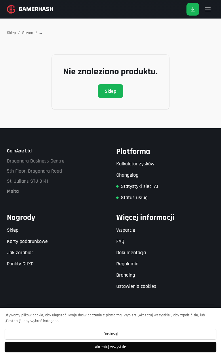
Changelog (127, 175)
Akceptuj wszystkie (110, 347)
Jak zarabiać (20, 252)
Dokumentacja (131, 252)
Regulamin (127, 263)
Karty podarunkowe (27, 241)
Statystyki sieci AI (139, 186)
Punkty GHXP (20, 263)
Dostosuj (111, 334)
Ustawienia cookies (136, 286)
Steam (27, 32)
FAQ (120, 241)
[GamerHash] (30, 9)
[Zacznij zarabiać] (192, 9)
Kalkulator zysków (135, 163)
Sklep (11, 32)
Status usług (134, 197)
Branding (125, 275)
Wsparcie (125, 230)
